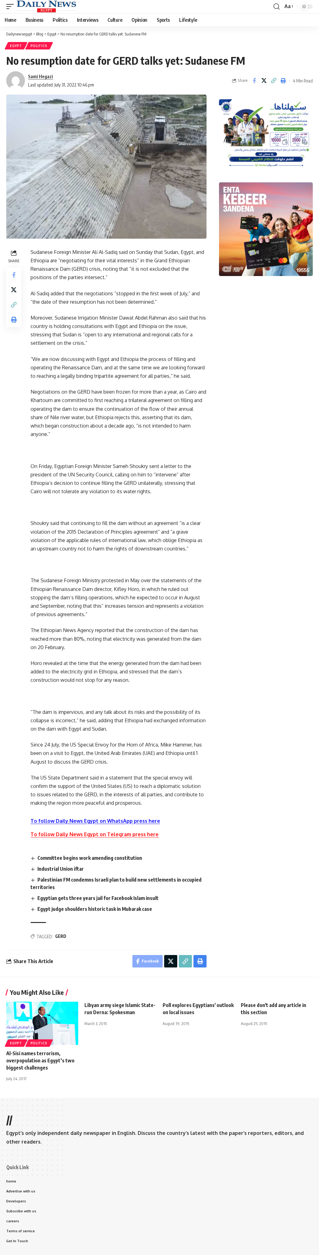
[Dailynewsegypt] (46, 6)
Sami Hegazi (40, 76)
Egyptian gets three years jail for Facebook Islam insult (98, 898)
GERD (60, 936)
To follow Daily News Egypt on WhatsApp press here (95, 821)
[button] (11, 6)
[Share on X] (263, 81)
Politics (39, 46)
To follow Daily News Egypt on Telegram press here (95, 834)
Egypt (16, 46)
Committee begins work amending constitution (89, 858)
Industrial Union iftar (60, 869)
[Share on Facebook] (254, 81)
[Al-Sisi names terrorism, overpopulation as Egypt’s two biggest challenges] (42, 1023)
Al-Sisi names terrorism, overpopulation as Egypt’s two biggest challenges (40, 1060)
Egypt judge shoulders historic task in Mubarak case (94, 909)
